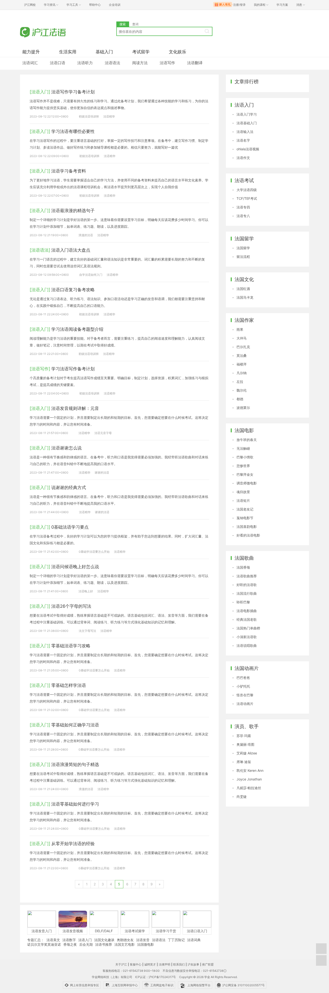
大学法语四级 (247, 190)
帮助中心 (95, 5)
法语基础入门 (247, 123)
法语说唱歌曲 (247, 645)
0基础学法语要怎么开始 (94, 551)
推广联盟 (208, 964)
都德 (240, 399)
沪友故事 (193, 964)
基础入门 (104, 51)
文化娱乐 (177, 51)
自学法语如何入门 (90, 274)
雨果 (240, 329)
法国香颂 (243, 567)
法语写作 (167, 62)
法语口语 (57, 62)
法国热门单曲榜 (248, 628)
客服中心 (135, 964)
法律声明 (164, 964)
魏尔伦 (242, 390)
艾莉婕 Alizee (247, 753)
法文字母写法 (87, 631)
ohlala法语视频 (248, 149)
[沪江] (50, 32)
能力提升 (31, 51)
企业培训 (114, 5)
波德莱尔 (243, 408)
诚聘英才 (150, 964)
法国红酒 (243, 289)
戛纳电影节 (245, 518)
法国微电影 (145, 944)
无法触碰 (243, 448)
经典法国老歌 (247, 619)
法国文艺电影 (124, 944)
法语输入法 (245, 132)
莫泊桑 (242, 355)
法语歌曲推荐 (247, 576)
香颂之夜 (70, 944)
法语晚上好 (86, 591)
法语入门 (85, 940)
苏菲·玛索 (244, 736)
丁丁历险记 (176, 940)
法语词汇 (30, 62)
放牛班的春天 (247, 440)
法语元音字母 (103, 433)
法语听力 (85, 62)
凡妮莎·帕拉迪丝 (249, 788)
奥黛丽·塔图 (245, 744)
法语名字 (243, 140)
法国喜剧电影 (247, 526)
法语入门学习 (247, 114)
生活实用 (67, 51)
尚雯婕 (242, 796)
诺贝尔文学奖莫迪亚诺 (44, 944)
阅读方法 (140, 62)
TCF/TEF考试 (247, 198)
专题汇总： (35, 940)
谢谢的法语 (102, 472)
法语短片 (243, 500)
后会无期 (86, 944)
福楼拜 (242, 364)
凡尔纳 (242, 373)
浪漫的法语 (86, 235)
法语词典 (194, 940)
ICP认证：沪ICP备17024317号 (155, 977)
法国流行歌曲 (247, 593)
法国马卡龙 (245, 297)
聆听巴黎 (243, 602)
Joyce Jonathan (249, 779)
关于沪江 (121, 964)
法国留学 (243, 248)
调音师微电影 (247, 483)
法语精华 (109, 116)
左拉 (240, 381)
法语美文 (53, 940)
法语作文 (243, 158)
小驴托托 (243, 686)
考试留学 (141, 51)
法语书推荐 (103, 944)
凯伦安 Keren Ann (250, 770)
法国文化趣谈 (104, 940)
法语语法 (112, 62)
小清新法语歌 (247, 637)
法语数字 (69, 940)
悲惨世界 (243, 466)
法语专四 (243, 207)
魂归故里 (243, 492)
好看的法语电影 (248, 535)
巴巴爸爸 (243, 678)
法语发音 (143, 940)
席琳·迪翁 (244, 762)
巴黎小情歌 (245, 457)
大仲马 (242, 338)
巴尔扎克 (243, 347)
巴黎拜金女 (245, 474)
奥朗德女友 (125, 940)
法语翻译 (195, 62)
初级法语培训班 (89, 116)
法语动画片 (245, 704)
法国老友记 (245, 509)
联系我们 (179, 964)
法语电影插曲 (247, 611)
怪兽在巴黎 (245, 695)
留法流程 (243, 257)
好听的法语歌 (247, 585)
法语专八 (243, 216)
